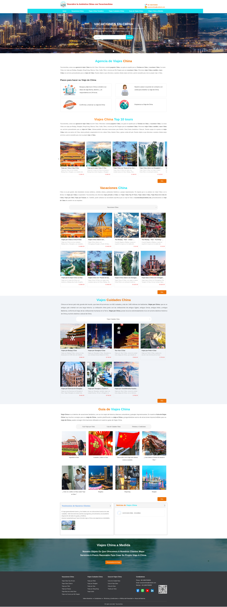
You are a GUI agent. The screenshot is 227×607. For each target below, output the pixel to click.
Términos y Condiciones (139, 426)
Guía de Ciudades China (114, 426)
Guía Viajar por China (88, 426)
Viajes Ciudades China (129, 319)
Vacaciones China (132, 207)
